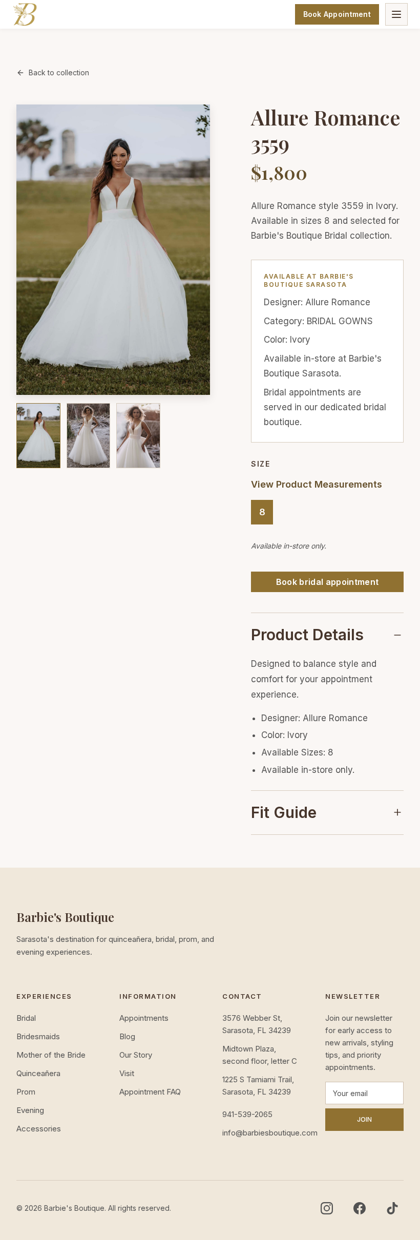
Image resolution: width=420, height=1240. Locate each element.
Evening (30, 1110)
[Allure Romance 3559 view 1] (38, 435)
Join (364, 1119)
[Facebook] (359, 1208)
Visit (126, 1073)
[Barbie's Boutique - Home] (24, 14)
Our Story (135, 1055)
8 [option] (262, 512)
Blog (127, 1036)
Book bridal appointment (327, 582)
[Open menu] (396, 14)
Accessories (38, 1128)
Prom (25, 1092)
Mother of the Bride (51, 1055)
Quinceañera (38, 1073)
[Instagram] (327, 1208)
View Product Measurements (316, 484)
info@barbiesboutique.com (261, 1133)
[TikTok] (392, 1208)
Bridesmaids (38, 1036)
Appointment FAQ (150, 1092)
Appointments (144, 1018)
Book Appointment (337, 14)
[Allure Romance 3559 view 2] (89, 435)
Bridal (26, 1018)
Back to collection (59, 72)
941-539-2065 (247, 1114)
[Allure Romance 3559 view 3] (138, 435)
